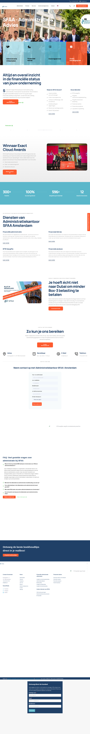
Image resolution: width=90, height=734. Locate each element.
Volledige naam (33, 692)
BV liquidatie (39, 595)
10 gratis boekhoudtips (10, 555)
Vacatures (21, 581)
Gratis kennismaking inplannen (88, 222)
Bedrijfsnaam (32, 703)
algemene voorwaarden (12, 678)
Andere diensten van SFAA (43, 589)
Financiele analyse (56, 249)
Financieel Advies (55, 232)
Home (21, 574)
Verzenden (32, 710)
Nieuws (21, 584)
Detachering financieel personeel (43, 593)
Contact (21, 587)
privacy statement (20, 678)
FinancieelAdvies (31, 60)
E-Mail (63, 353)
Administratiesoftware (41, 581)
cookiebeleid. (37, 678)
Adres (9, 353)
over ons (21, 582)
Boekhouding (39, 582)
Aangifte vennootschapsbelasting (43, 579)
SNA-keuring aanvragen (41, 592)
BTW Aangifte (8, 249)
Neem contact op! (9, 497)
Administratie (22, 577)
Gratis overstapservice (24, 586)
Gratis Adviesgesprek (75, 60)
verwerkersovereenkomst (29, 678)
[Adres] (4, 353)
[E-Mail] (58, 353)
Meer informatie (21, 497)
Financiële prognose (57, 581)
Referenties (8, 125)
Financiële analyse (57, 579)
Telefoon (82, 353)
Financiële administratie (12, 232)
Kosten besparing (56, 582)
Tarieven (19, 102)
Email (30, 698)
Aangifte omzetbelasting (41, 584)
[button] (22, 464)
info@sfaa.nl (83, 1)
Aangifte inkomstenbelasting (42, 586)
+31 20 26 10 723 (74, 1)
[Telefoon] (76, 353)
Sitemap (21, 589)
